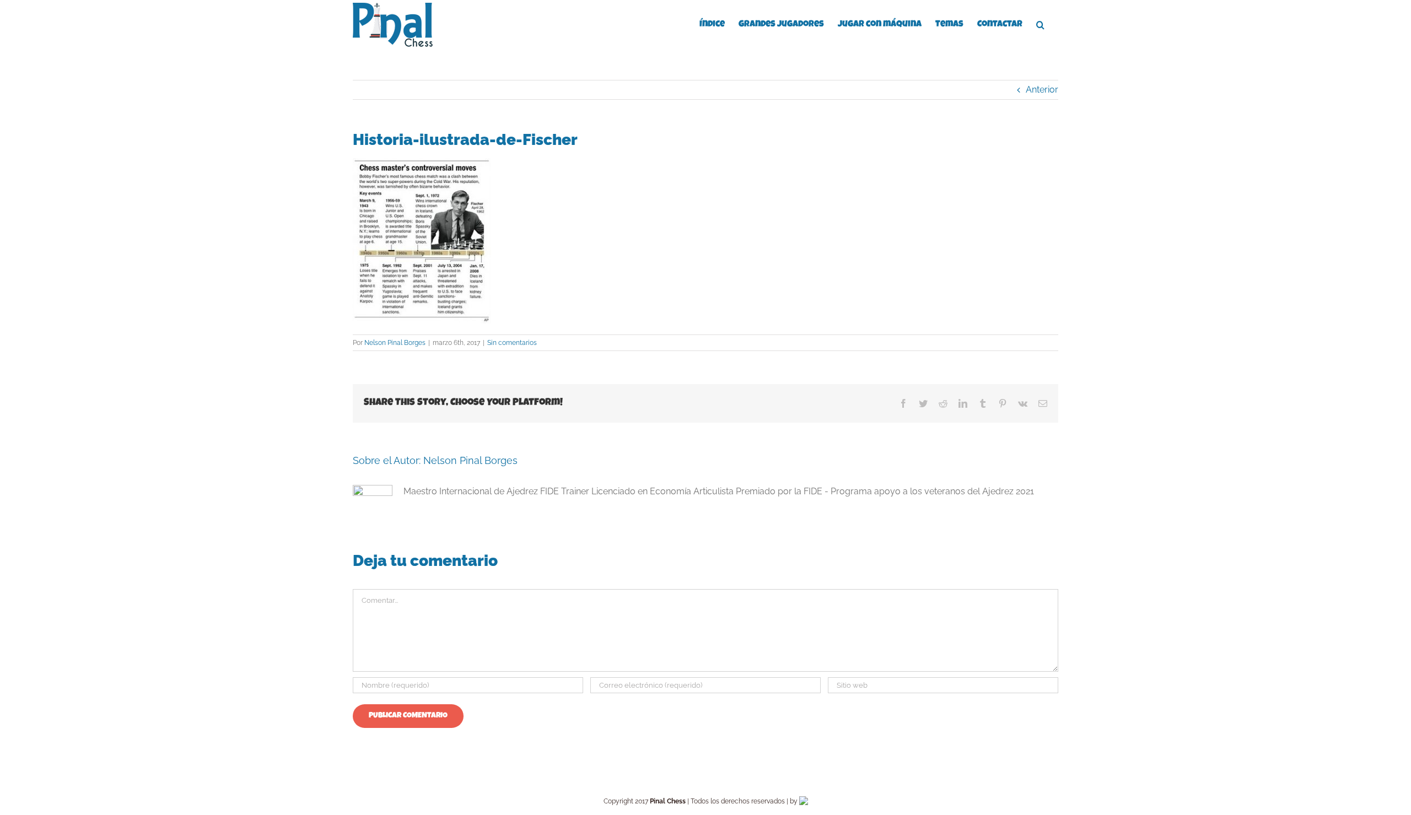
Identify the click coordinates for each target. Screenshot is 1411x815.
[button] (1040, 23)
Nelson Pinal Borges (395, 343)
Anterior (1042, 89)
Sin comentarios (512, 343)
